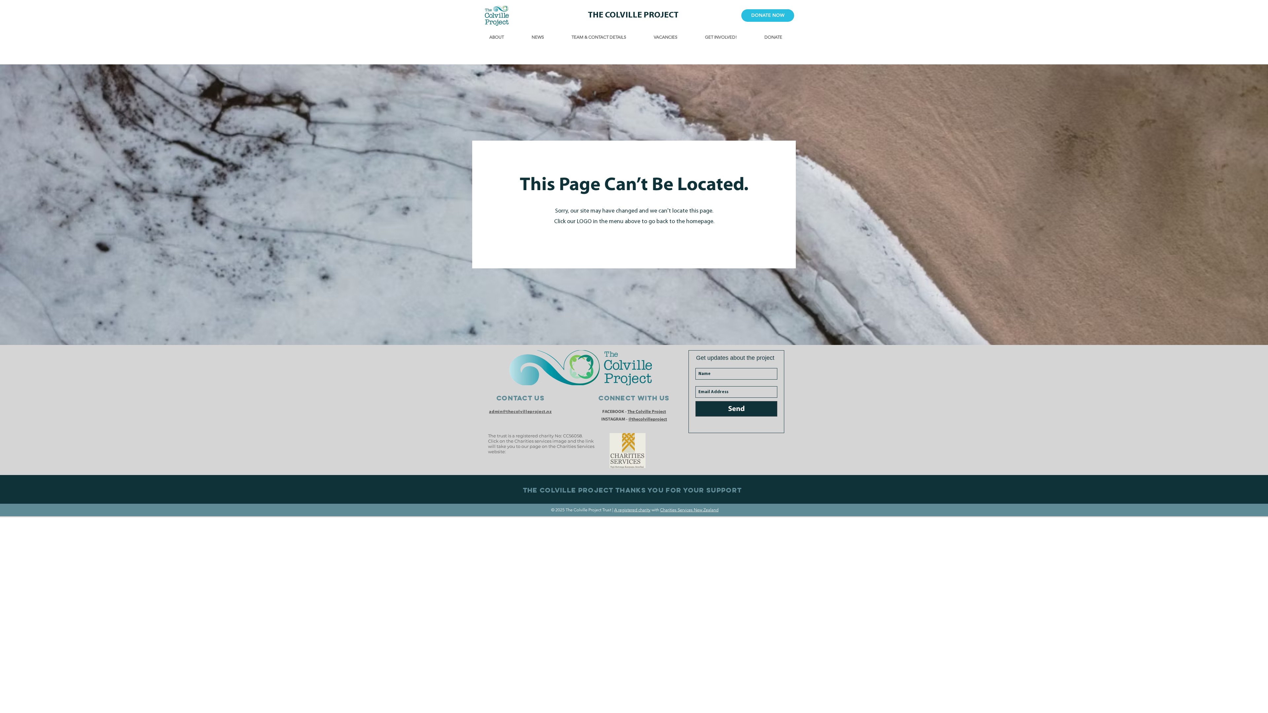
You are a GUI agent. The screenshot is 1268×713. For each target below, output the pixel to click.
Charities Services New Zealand (689, 509)
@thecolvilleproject (647, 419)
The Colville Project (646, 411)
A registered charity (632, 509)
